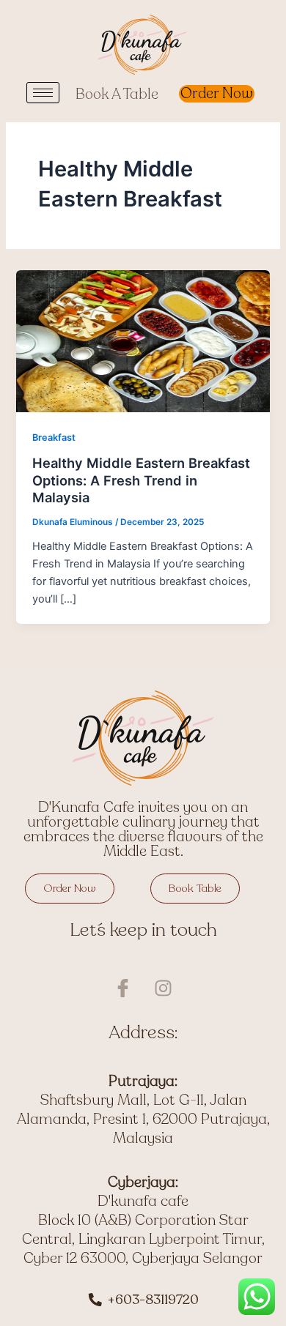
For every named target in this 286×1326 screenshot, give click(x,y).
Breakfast (54, 437)
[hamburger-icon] (42, 92)
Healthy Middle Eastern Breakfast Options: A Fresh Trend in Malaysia (141, 480)
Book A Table (117, 94)
